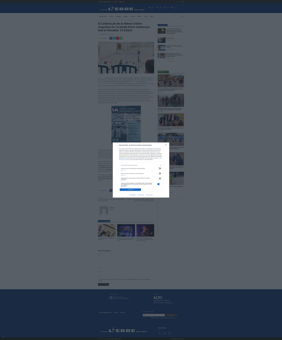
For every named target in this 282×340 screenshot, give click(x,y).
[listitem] (141, 165)
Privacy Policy (149, 194)
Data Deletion (133, 194)
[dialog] (141, 170)
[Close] (166, 145)
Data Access (141, 194)
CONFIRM (130, 189)
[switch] (159, 168)
